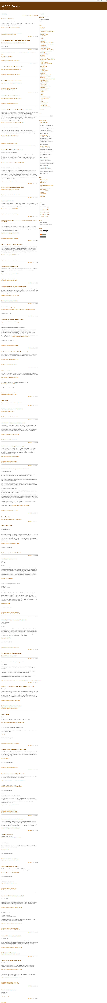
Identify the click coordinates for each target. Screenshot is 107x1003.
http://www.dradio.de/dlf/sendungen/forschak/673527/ (10, 27)
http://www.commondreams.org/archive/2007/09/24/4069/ (11, 83)
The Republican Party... (44, 135)
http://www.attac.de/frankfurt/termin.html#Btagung (10, 322)
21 (46, 212)
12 (43, 211)
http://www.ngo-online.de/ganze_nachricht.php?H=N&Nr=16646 (12, 180)
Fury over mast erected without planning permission (13, 662)
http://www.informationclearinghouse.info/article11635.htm (11, 923)
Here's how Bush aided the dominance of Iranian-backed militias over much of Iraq (18, 53)
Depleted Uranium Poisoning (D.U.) (47, 49)
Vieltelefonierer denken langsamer (9, 990)
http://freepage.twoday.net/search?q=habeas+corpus (10, 707)
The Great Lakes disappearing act (8, 307)
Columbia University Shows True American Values (12, 67)
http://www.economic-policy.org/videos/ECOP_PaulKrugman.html (12, 722)
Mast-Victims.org (43, 193)
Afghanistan (43, 28)
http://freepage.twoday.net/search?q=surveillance (9, 103)
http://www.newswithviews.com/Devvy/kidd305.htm (10, 700)
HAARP (42, 60)
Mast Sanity (42, 195)
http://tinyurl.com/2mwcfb (5, 603)
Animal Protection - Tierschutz (46, 30)
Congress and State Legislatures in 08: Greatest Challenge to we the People (17, 686)
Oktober (47, 216)
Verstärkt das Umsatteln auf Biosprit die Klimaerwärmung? (14, 351)
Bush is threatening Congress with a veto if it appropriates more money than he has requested (19, 220)
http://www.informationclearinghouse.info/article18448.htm (11, 969)
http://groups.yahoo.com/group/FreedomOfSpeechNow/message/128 (13, 42)
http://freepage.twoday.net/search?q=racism (8, 952)
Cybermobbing (43, 45)
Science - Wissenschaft (45, 98)
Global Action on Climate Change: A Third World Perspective (15, 469)
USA (42, 101)
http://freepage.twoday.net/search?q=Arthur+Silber (10, 647)
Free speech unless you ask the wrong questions (11, 653)
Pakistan (42, 91)
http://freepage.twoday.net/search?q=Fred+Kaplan (10, 612)
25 (42, 214)
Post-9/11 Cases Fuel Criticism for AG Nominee (11, 244)
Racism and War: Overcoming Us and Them (11, 936)
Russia (42, 95)
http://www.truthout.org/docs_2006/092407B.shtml (10, 273)
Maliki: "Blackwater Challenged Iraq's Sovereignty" (13, 446)
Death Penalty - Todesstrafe (45, 48)
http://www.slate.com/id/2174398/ (7, 578)
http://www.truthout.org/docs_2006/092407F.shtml (10, 208)
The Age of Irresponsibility (7, 834)
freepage (8, 0)
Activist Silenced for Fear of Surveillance (10, 96)
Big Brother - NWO (44, 34)
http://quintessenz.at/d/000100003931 (7, 411)
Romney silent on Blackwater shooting (9, 866)
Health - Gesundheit (44, 62)
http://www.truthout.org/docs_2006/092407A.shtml (10, 295)
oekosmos (42, 192)
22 (47, 212)
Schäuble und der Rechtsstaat (8, 371)
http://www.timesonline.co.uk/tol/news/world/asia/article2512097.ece (13, 780)
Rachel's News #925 (5, 400)
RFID (42, 94)
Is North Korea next (44, 70)
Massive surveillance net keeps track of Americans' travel (13, 749)
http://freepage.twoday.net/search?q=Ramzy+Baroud (10, 954)
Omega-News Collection (45, 88)
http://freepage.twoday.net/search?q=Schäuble (9, 394)
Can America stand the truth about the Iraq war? (12, 819)
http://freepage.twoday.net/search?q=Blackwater (9, 300)
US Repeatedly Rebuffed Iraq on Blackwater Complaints (13, 286)
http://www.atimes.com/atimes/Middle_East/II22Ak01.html (11, 786)
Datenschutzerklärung (44, 46)
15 (47, 211)
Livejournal (43, 73)
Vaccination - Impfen (44, 102)
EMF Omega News (43, 189)
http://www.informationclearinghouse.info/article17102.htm (11, 907)
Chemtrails (43, 41)
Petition (42, 92)
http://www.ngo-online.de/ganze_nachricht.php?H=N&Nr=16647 (12, 162)
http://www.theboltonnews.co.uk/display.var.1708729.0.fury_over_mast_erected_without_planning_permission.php (21, 680)
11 (42, 211)
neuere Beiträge (4, 13)
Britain (42, 37)
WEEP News (42, 196)
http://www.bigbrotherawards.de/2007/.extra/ (9, 383)
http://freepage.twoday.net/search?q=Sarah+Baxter (10, 812)
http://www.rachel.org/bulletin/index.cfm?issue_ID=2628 (11, 402)
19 (43, 212)
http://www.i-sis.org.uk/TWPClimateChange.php (20, 505)
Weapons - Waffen (44, 105)
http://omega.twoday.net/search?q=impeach (8, 89)
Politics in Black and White (7, 201)
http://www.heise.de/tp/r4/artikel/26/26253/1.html (9, 359)
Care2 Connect (43, 39)
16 (48, 211)
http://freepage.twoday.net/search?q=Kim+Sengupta (10, 983)
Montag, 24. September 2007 (30, 15)
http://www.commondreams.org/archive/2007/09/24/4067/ (11, 98)
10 (40, 211)
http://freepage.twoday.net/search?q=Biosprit (9, 364)
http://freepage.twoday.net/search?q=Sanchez (9, 439)
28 (46, 214)
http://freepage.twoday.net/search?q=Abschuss (9, 143)
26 (43, 214)
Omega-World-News (44, 90)
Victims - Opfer (43, 104)
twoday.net (4, 0)
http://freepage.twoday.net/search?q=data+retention (10, 416)
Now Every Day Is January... (45, 167)
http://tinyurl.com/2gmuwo (6, 638)
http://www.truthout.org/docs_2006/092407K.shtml (10, 804)
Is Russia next (43, 71)
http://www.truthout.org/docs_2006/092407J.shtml (10, 456)
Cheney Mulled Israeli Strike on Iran (9, 266)
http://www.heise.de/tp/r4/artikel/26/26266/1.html (9, 135)
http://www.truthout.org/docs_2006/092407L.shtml (10, 434)
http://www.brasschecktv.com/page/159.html (9, 655)
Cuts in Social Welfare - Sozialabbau (47, 44)
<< (105, 0)
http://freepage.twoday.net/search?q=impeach (9, 88)
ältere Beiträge (3, 1002)
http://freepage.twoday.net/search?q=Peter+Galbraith (10, 60)
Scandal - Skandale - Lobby (45, 97)
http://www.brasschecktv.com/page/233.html (9, 883)
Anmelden (95, 0)
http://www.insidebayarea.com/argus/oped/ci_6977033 (10, 827)
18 (42, 212)
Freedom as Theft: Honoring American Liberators (12, 187)
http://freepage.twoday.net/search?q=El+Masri (9, 392)
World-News (10, 5)
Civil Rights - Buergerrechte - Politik (47, 42)
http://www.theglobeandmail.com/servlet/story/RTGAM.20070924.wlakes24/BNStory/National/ (18, 309)
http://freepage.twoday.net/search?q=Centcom (9, 811)
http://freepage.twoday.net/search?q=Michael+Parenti (10, 929)
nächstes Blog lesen (101, 0)
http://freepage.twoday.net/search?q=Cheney (9, 279)
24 (40, 214)
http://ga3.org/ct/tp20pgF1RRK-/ (7, 56)
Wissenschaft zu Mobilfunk (45, 106)
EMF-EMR (43, 52)
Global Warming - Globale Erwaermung (48, 59)
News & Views (43, 84)
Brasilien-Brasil (43, 35)
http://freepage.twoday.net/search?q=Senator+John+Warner (11, 705)
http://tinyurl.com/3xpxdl (5, 996)
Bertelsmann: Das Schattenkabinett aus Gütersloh (12, 319)
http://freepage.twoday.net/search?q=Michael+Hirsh (10, 860)
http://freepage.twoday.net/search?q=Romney (9, 888)
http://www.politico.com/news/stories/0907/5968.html (10, 872)
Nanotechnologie (44, 83)
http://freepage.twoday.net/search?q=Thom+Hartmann (10, 74)
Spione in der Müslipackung (7, 18)
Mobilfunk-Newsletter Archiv (45, 188)
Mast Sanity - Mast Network (46, 74)
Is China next (43, 67)
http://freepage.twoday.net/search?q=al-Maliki (9, 461)
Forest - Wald (43, 56)
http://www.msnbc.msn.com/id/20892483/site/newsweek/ (11, 837)
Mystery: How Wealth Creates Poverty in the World (12, 896)
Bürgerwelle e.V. (43, 182)
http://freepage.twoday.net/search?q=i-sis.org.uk (9, 510)
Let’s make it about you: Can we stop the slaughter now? (14, 620)
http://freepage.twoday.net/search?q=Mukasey (9, 260)
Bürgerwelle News (43, 181)
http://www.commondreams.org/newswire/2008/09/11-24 (11, 977)
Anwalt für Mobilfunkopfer (45, 190)
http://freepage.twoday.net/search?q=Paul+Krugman (10, 213)
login (41, 20)
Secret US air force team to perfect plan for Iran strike (13, 773)
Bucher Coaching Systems (44, 179)
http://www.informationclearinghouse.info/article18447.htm (11, 947)
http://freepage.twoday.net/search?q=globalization (9, 928)
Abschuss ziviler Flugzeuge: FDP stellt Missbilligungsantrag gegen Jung (17, 109)
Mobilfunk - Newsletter (45, 81)
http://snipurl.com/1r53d (5, 849)
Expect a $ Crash (5, 714)
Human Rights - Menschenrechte (46, 63)
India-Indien (43, 65)
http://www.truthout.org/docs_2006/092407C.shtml (10, 254)
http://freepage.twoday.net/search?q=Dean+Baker (9, 238)
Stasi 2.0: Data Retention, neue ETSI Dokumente (12, 409)
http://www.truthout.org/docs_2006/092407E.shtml (10, 233)
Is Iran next (43, 69)
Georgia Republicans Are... (44, 159)
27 (44, 214)
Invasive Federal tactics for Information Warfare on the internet (15, 40)
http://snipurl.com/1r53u (5, 734)
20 (44, 212)
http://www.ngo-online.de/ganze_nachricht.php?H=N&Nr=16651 (12, 122)
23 (48, 212)
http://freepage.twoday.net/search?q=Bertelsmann (9, 345)
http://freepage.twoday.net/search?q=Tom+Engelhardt (10, 194)
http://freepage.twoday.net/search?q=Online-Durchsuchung (11, 32)
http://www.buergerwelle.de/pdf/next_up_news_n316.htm (11, 519)
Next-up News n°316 (5, 517)
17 (40, 212)
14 (46, 211)
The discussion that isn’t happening (9, 559)
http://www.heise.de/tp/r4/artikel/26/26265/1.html (9, 377)
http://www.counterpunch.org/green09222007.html (10, 543)
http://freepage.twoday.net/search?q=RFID (8, 34)
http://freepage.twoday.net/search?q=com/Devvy (9, 708)
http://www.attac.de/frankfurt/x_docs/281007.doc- (20, 336)
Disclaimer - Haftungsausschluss (46, 51)
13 (44, 211)
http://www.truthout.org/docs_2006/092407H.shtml (10, 189)
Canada (42, 38)
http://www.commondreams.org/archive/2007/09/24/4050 (11, 69)
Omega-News (42, 183)
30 (48, 214)
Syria (42, 99)
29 (47, 214)
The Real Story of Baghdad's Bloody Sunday (11, 960)
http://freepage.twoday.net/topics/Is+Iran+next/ (9, 280)
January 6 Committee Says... (45, 146)
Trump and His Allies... (44, 122)
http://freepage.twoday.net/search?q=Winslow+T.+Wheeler (11, 613)
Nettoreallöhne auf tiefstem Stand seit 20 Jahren (12, 149)
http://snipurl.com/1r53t (5, 758)
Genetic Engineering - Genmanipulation (47, 58)
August (42, 216)
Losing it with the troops (6, 525)
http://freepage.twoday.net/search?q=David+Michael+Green (11, 552)
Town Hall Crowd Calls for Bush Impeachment (11, 80)
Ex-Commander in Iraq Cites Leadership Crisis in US (13, 423)
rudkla (30, 36)
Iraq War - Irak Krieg (44, 66)
